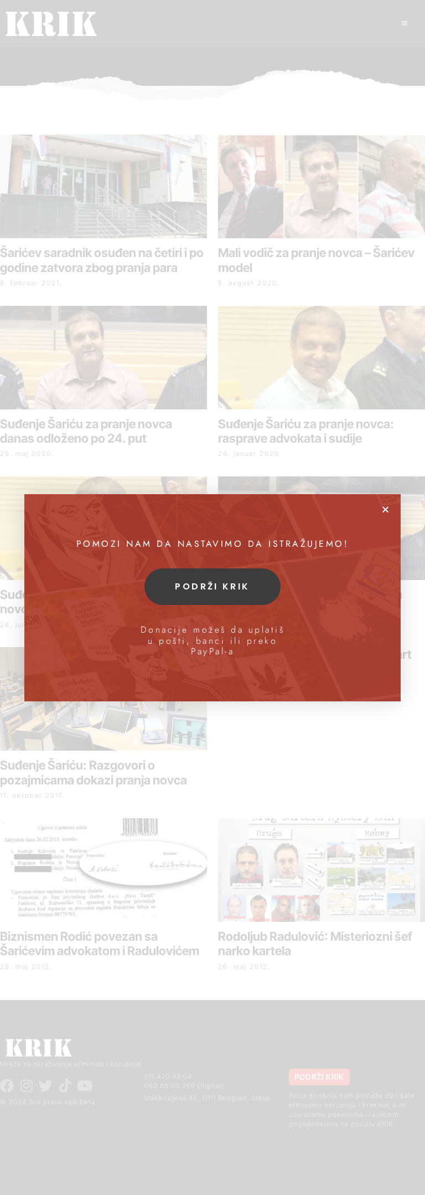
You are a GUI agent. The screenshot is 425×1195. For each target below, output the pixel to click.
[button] (385, 509)
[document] (212, 597)
